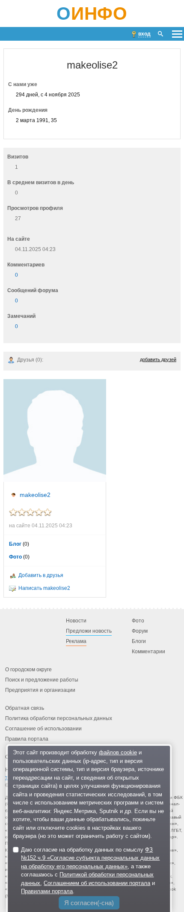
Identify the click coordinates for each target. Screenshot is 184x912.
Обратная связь (24, 708)
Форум (140, 631)
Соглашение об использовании (43, 729)
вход (144, 34)
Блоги (139, 641)
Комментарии (148, 652)
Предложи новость (89, 631)
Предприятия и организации (40, 690)
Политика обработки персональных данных (58, 718)
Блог (15, 544)
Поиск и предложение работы (41, 680)
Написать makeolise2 (44, 588)
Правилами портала (47, 891)
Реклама (76, 641)
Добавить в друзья (40, 575)
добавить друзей (158, 359)
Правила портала (26, 739)
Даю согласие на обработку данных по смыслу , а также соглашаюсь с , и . (90, 870)
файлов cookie (118, 752)
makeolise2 (35, 494)
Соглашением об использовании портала (97, 883)
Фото (15, 557)
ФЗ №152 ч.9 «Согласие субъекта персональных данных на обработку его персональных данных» (90, 858)
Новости (76, 621)
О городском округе (28, 670)
